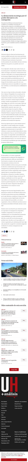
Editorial (3, 12)
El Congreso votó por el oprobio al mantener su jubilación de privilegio (8, 312)
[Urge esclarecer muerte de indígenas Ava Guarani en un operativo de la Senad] (24, 320)
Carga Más (14, 369)
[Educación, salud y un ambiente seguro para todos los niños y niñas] (24, 350)
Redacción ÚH (15, 345)
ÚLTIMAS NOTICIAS (19, 7)
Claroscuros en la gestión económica (8, 361)
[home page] (14, 2)
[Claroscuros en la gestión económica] (24, 360)
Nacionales (3, 251)
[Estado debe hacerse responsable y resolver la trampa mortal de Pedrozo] (24, 340)
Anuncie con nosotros (21, 401)
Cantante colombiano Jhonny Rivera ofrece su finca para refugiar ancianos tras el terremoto (9, 244)
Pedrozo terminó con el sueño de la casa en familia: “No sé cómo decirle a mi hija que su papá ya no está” (14, 285)
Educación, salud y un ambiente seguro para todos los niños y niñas (9, 352)
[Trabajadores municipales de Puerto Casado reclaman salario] (24, 252)
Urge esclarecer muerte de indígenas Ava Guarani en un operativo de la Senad (9, 322)
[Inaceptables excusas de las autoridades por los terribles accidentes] (24, 330)
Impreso (4, 235)
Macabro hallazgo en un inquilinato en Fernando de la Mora (14, 290)
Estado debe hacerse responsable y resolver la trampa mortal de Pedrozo (9, 342)
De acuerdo (14, 459)
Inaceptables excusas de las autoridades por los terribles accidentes (9, 332)
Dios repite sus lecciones (9, 294)
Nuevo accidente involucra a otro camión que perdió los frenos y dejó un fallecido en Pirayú (14, 299)
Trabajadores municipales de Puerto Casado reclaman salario (10, 253)
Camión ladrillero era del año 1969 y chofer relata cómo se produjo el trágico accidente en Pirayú (14, 279)
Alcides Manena (15, 255)
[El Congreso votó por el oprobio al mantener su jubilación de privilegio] (24, 310)
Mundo (2, 242)
